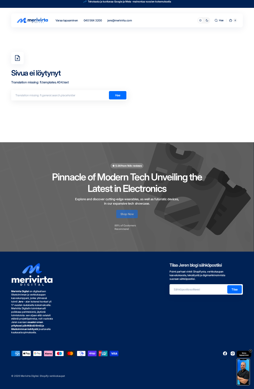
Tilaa (234, 289)
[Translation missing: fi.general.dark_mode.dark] (203, 20)
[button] (219, 20)
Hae (117, 95)
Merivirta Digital (29, 375)
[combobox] (69, 95)
